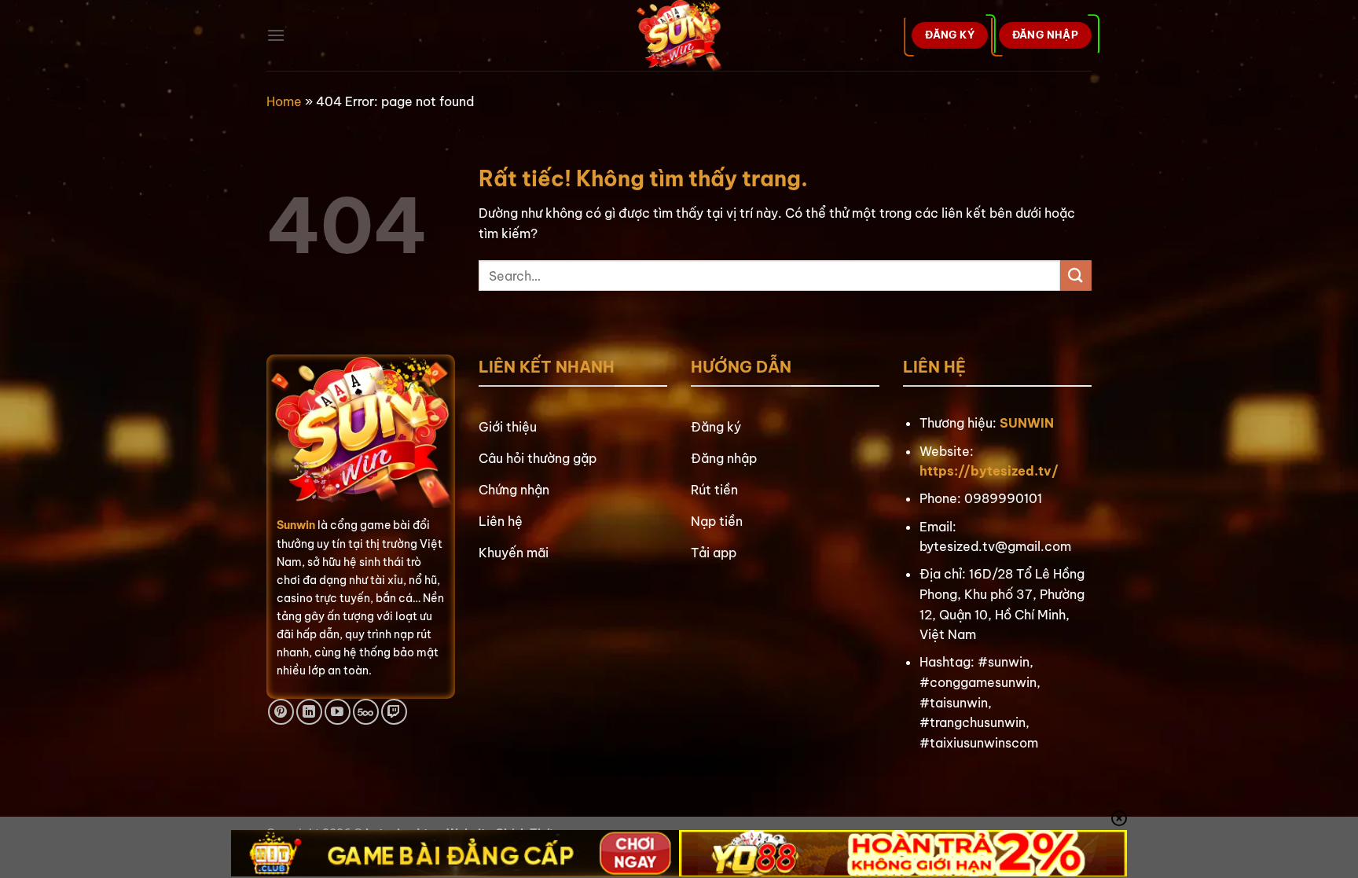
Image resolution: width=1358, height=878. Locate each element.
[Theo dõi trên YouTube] (338, 712)
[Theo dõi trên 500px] (366, 712)
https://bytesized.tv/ (989, 471)
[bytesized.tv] (679, 35)
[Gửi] (1076, 275)
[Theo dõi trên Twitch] (394, 712)
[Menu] (275, 35)
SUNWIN (1027, 423)
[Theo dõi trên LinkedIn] (309, 712)
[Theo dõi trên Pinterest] (281, 712)
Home (284, 101)
